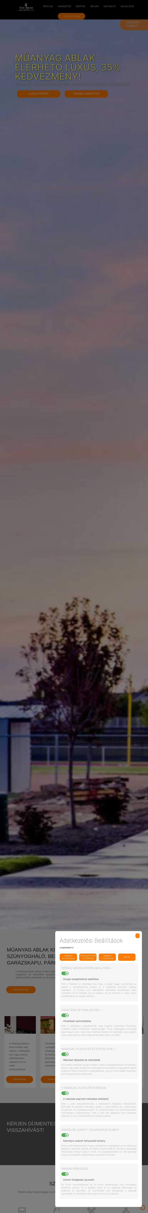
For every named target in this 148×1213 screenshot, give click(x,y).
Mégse (127, 957)
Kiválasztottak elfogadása (88, 957)
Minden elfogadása (68, 957)
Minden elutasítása (107, 957)
